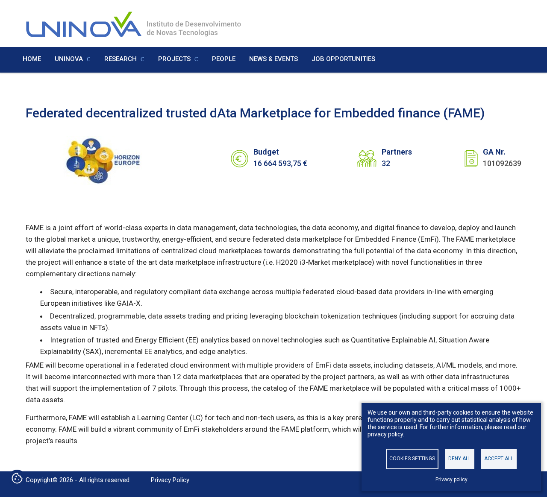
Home (32, 59)
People (223, 59)
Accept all (498, 459)
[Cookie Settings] (17, 479)
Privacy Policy (170, 480)
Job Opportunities (343, 59)
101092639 (502, 163)
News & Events (273, 59)
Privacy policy (451, 479)
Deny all (459, 459)
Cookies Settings (412, 459)
